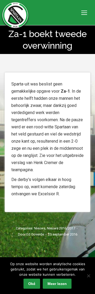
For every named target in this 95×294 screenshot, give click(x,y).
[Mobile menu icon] (84, 12)
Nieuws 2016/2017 (61, 228)
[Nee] (88, 275)
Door (31, 234)
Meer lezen (57, 284)
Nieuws (39, 228)
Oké (31, 284)
